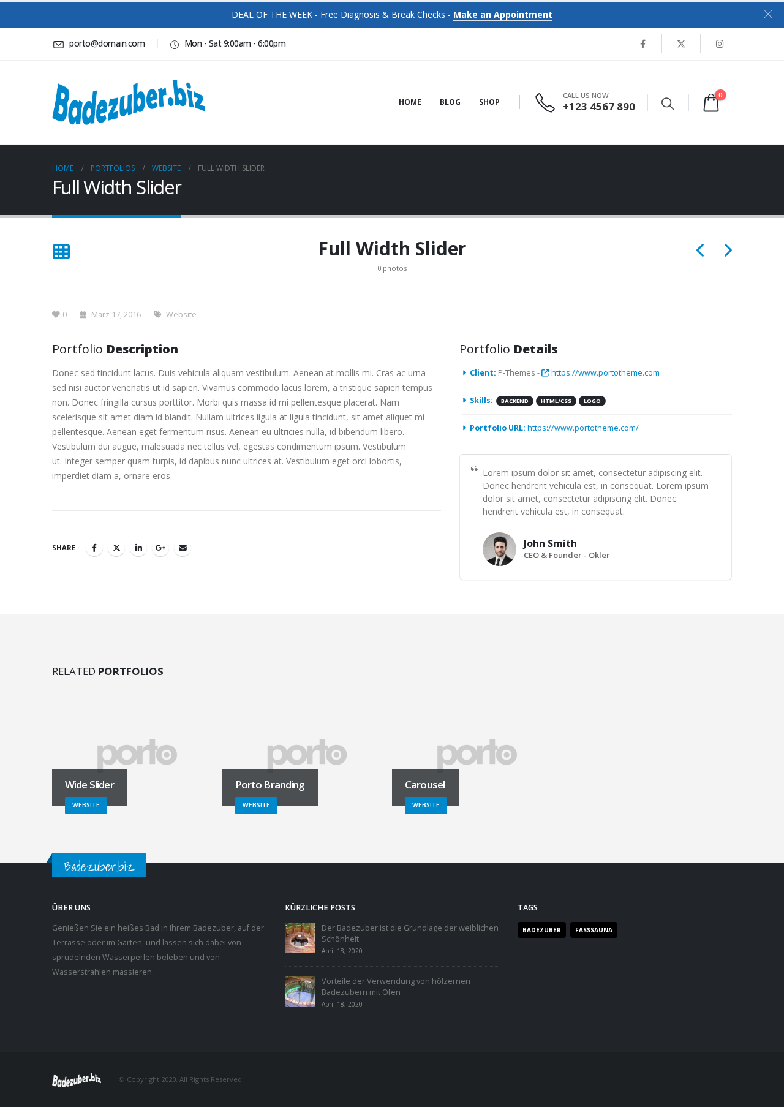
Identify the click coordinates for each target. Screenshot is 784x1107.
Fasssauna (593, 930)
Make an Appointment (502, 14)
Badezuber (541, 930)
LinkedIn (138, 547)
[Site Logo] (128, 102)
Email (182, 547)
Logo (592, 401)
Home (410, 102)
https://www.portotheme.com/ (583, 428)
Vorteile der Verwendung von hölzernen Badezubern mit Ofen (396, 986)
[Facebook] (642, 43)
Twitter (116, 547)
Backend (515, 401)
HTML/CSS (556, 401)
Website (181, 314)
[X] (681, 43)
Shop (489, 102)
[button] (668, 103)
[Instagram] (719, 43)
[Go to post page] (300, 937)
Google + (160, 547)
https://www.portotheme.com (604, 373)
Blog (450, 102)
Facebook (94, 547)
